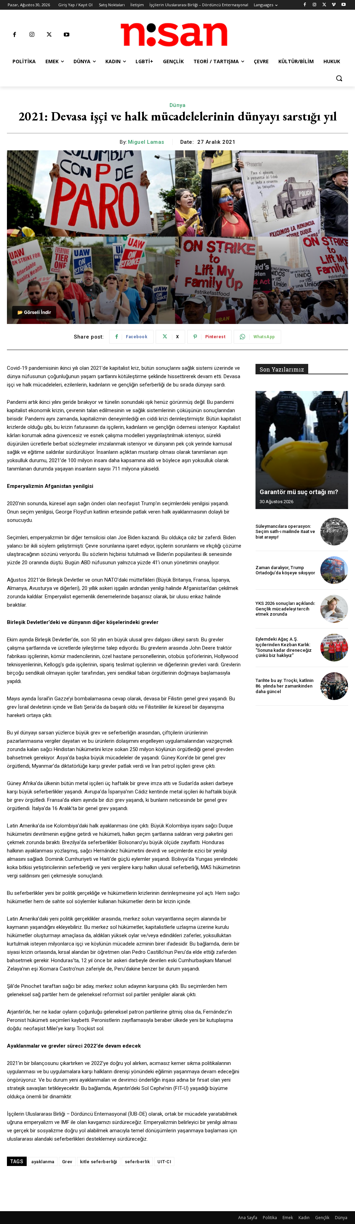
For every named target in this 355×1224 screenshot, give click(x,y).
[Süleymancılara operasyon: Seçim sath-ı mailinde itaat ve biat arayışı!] (334, 532)
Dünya (178, 105)
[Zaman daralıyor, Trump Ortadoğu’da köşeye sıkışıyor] (334, 570)
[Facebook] (305, 5)
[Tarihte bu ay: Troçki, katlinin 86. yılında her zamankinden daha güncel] (334, 686)
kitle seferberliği (98, 1161)
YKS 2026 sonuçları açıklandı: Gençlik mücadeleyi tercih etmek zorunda (285, 609)
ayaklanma (42, 1161)
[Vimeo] (334, 5)
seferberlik (137, 1161)
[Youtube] (343, 5)
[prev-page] (324, 403)
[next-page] (336, 403)
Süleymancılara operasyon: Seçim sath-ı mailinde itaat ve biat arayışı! (285, 532)
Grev (67, 1161)
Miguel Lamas (146, 142)
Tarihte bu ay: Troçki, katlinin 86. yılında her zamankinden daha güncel (284, 686)
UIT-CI (164, 1161)
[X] (324, 5)
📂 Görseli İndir (34, 312)
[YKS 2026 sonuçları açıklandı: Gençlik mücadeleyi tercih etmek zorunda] (334, 609)
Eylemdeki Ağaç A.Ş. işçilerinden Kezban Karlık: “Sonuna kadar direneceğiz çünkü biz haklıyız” (284, 647)
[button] (339, 78)
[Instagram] (315, 5)
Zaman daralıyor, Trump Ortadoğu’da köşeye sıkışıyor (285, 570)
